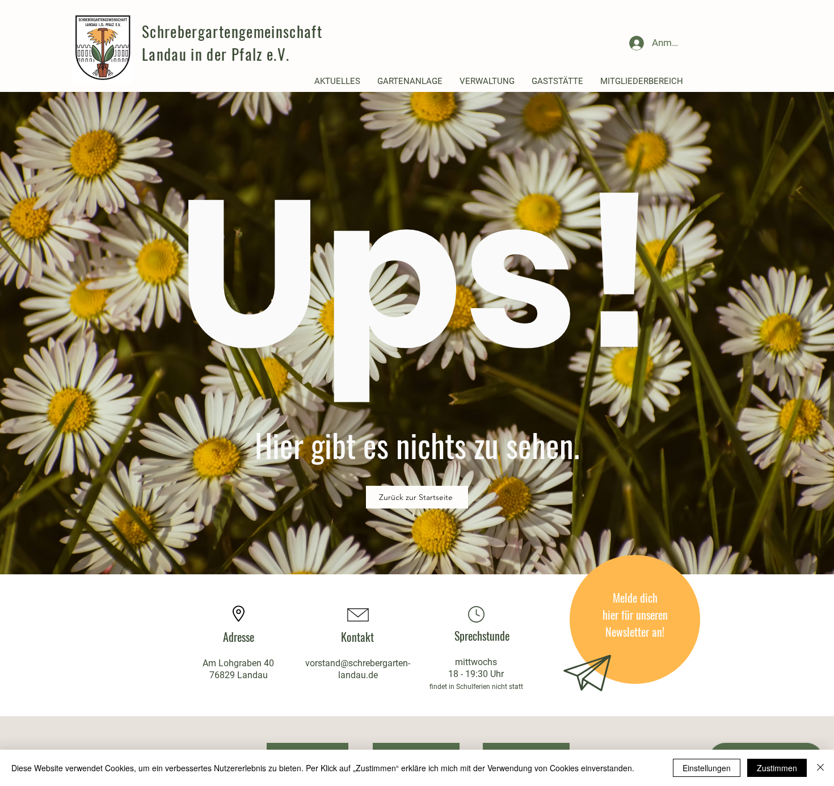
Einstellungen (707, 768)
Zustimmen (777, 768)
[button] (337, 81)
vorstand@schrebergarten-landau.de (357, 669)
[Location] (476, 614)
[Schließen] (820, 768)
